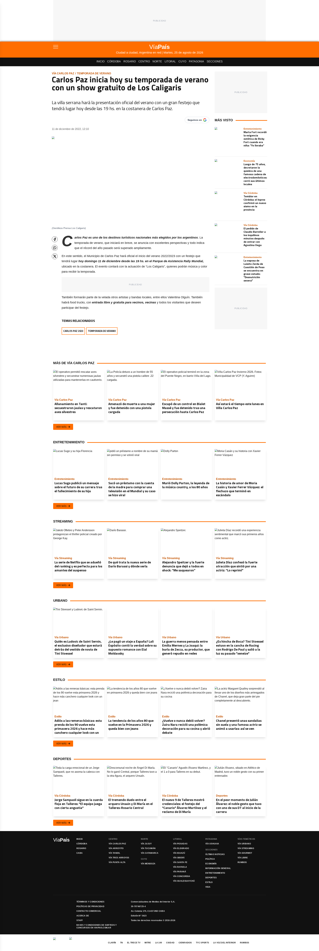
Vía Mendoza (148, 864)
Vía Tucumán (148, 848)
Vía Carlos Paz (63, 73)
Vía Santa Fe (180, 862)
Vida (207, 887)
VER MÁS (61, 427)
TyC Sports (202, 943)
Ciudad (170, 943)
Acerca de (82, 916)
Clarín (112, 943)
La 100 (158, 943)
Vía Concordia (181, 876)
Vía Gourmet (245, 853)
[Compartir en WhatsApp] (55, 248)
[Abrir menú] (84, 46)
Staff (79, 920)
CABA (79, 853)
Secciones (215, 61)
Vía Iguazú (179, 853)
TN (121, 943)
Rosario (129, 61)
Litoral (170, 61)
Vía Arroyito (116, 848)
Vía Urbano (244, 844)
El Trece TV (133, 943)
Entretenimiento (215, 873)
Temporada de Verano (94, 73)
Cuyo (182, 61)
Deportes (211, 877)
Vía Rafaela (180, 867)
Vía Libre (243, 858)
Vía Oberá (179, 858)
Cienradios (185, 943)
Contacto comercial (88, 911)
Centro (144, 61)
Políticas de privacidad (90, 906)
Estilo (209, 882)
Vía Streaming (246, 848)
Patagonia (196, 61)
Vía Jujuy (146, 844)
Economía (211, 864)
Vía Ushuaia (212, 844)
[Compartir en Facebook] (55, 239)
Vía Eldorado (181, 848)
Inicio (101, 61)
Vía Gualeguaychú (184, 881)
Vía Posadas (180, 844)
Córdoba (114, 61)
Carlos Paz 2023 (73, 331)
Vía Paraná (179, 871)
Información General (218, 868)
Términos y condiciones (90, 902)
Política (210, 859)
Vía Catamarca (149, 853)
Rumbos (242, 862)
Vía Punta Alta (117, 862)
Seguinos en (195, 120)
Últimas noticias (215, 854)
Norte (157, 61)
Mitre (148, 943)
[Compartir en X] (55, 256)
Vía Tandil (114, 853)
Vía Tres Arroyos (119, 858)
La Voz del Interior (224, 943)
